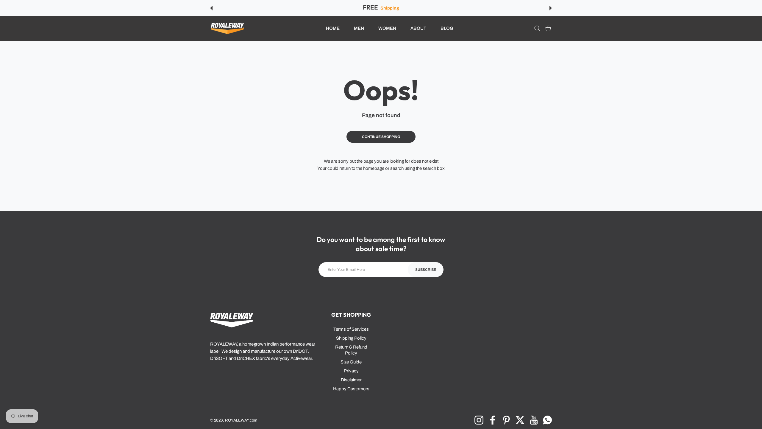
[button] (211, 8)
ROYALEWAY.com (241, 420)
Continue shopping (381, 137)
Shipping (389, 8)
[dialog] (537, 28)
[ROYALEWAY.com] (227, 28)
